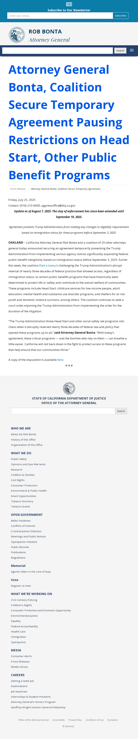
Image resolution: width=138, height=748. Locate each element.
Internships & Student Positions (31, 696)
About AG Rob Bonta (23, 434)
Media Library (19, 666)
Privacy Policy (75, 719)
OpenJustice (18, 642)
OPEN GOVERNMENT (27, 515)
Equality (16, 621)
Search (120, 50)
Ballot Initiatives (21, 520)
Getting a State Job (22, 681)
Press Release (18, 188)
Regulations (18, 557)
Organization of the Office (27, 444)
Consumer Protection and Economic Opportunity (41, 610)
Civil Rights (18, 480)
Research (16, 469)
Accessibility (59, 719)
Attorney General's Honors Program (33, 702)
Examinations (19, 686)
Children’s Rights (21, 605)
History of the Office (23, 439)
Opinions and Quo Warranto (28, 464)
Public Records (20, 547)
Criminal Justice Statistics (26, 531)
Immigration (18, 636)
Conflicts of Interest (23, 525)
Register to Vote (21, 585)
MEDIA (16, 650)
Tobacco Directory (22, 501)
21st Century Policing (24, 600)
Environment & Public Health (29, 490)
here (60, 360)
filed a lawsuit (48, 265)
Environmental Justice (24, 615)
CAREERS (17, 675)
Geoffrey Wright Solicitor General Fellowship (38, 707)
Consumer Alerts (21, 656)
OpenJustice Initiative (24, 541)
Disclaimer (113, 719)
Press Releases (20, 661)
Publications (18, 552)
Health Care (18, 631)
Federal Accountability (24, 626)
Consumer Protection (24, 485)
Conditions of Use (94, 719)
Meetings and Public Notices (28, 536)
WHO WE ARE (21, 428)
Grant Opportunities (23, 496)
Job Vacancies (19, 691)
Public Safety (19, 459)
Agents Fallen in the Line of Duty (31, 571)
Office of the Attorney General (33, 719)
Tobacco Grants (20, 506)
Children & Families (23, 474)
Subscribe (120, 15)
